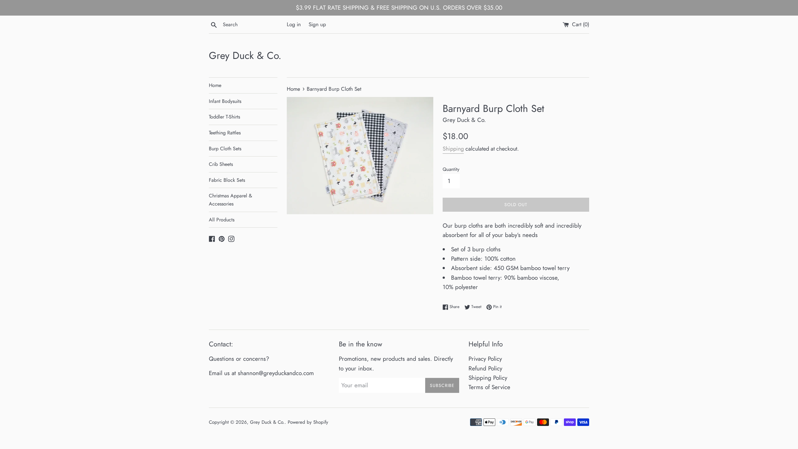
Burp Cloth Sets (225, 148)
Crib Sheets (221, 164)
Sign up (317, 24)
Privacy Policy (485, 359)
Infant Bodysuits (225, 101)
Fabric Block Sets (227, 180)
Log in (294, 24)
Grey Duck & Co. (245, 56)
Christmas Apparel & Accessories (230, 199)
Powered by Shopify (308, 422)
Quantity (451, 169)
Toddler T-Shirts (224, 116)
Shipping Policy (488, 378)
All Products (221, 219)
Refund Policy (485, 368)
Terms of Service (489, 387)
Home (215, 85)
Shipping (453, 149)
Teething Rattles (225, 132)
